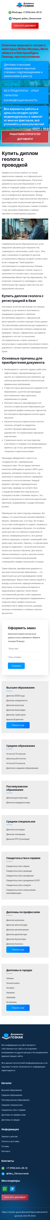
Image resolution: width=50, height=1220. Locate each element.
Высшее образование (20, 687)
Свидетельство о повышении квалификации (21, 891)
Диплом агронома (15, 920)
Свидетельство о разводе (19, 871)
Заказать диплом (9, 1136)
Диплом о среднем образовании (22, 768)
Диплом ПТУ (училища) (17, 839)
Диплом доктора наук (17, 797)
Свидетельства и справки (23, 858)
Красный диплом (14, 719)
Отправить (16, 666)
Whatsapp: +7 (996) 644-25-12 (26, 12)
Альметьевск (13, 983)
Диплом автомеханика (17, 929)
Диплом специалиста (16, 700)
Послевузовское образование (17, 788)
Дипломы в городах (19, 970)
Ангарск (10, 987)
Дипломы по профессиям (23, 912)
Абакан (10, 978)
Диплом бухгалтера (16, 939)
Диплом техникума (15, 834)
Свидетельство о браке (17, 866)
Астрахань (11, 1002)
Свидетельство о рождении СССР (23, 880)
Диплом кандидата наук (18, 802)
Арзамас (10, 992)
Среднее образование (20, 745)
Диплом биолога (14, 944)
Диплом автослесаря (16, 925)
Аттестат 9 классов (15, 763)
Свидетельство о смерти (18, 885)
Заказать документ (25, 25)
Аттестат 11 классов (15, 753)
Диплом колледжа (15, 829)
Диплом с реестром (16, 714)
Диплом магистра (15, 705)
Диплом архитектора (16, 934)
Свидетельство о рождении (20, 875)
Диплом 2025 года (15, 695)
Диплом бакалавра (15, 710)
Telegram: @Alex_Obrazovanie (26, 18)
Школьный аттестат (16, 758)
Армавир (10, 997)
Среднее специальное (20, 821)
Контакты (5, 1151)
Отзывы (5, 1146)
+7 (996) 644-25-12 (17, 1167)
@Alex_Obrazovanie (17, 1173)
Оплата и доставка (10, 1141)
